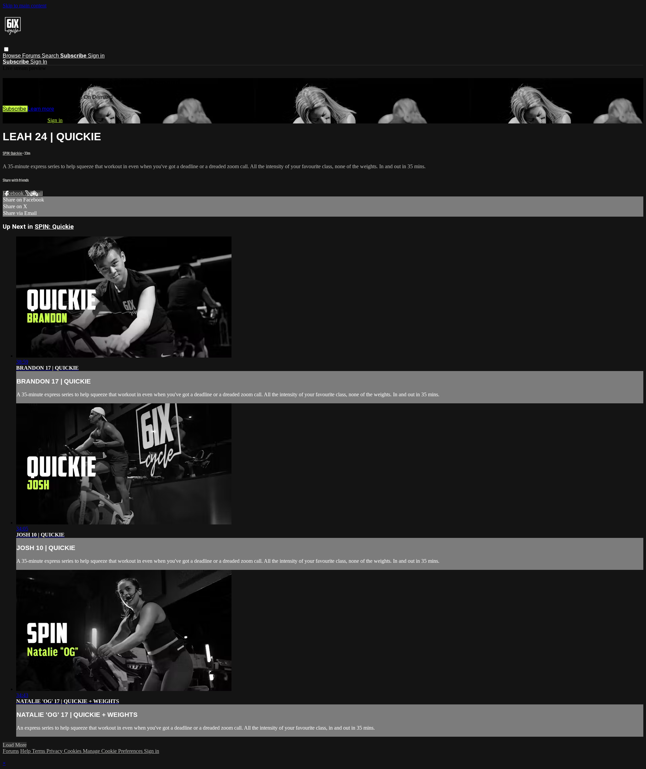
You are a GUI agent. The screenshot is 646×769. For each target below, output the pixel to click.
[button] (6, 49)
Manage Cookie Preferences (113, 751)
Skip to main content (24, 5)
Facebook (14, 193)
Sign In (38, 62)
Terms (39, 751)
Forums (32, 56)
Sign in (96, 56)
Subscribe (15, 109)
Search (51, 56)
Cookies (73, 751)
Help (26, 751)
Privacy (55, 751)
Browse (12, 56)
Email (36, 193)
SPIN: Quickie (13, 153)
